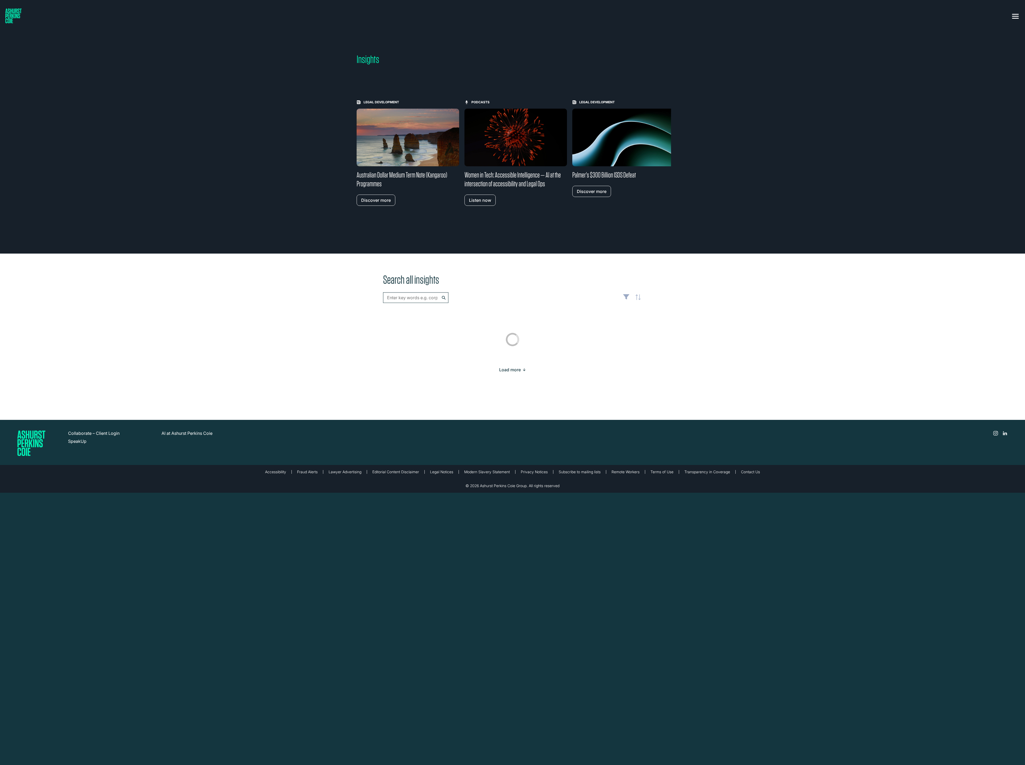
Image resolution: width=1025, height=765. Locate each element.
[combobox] (415, 297)
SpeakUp (77, 441)
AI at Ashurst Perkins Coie (186, 433)
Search (443, 297)
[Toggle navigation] (1015, 15)
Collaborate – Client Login (94, 433)
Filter (626, 299)
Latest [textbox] (636, 300)
